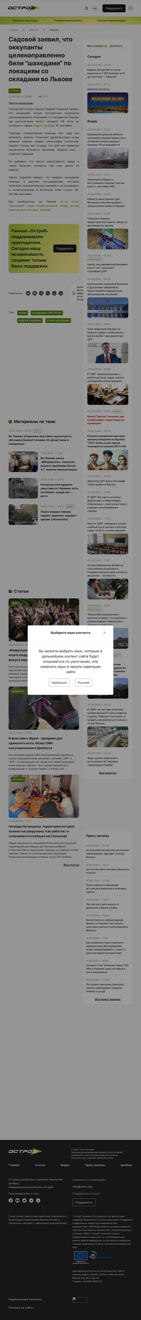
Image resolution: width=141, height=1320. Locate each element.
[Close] (104, 633)
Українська (59, 682)
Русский (83, 682)
